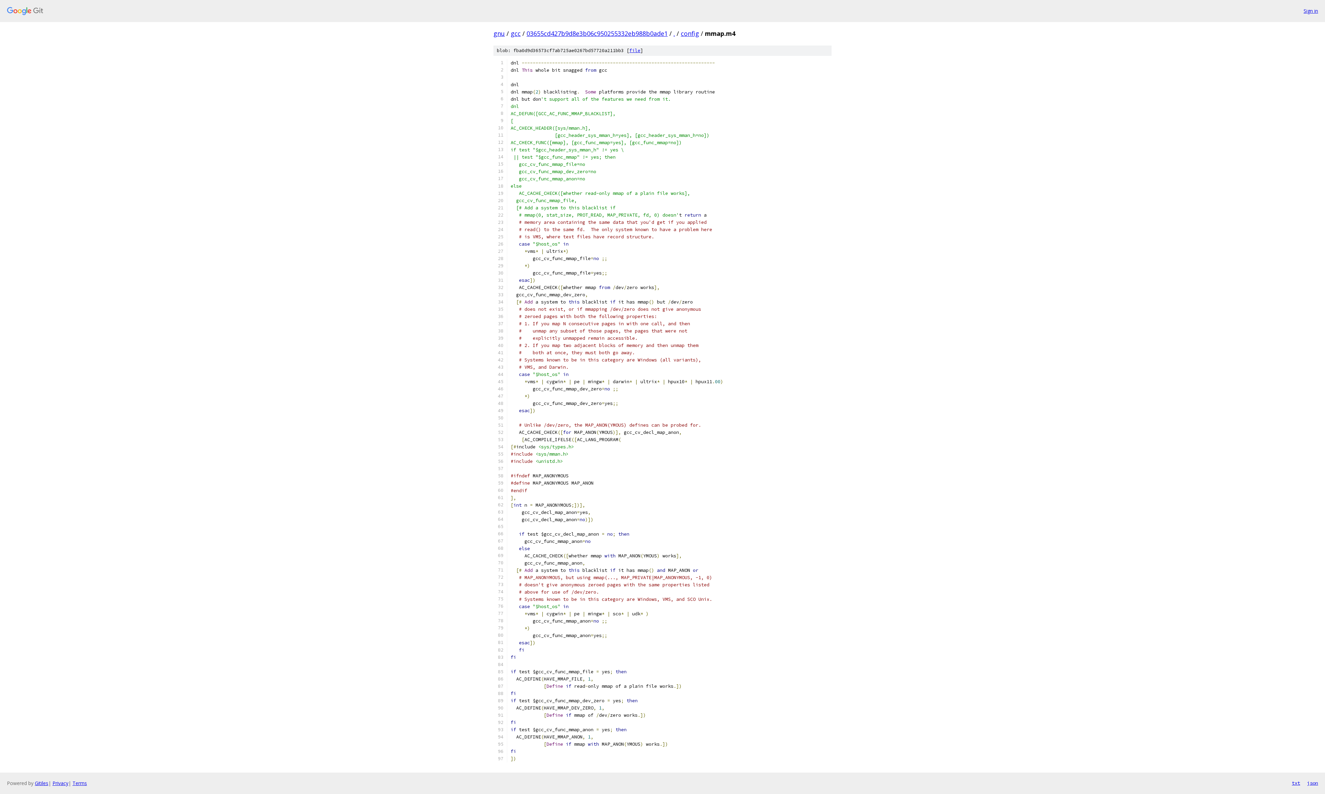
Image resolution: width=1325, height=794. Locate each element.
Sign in (1311, 11)
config (690, 33)
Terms (79, 783)
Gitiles (41, 783)
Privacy (60, 783)
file (634, 50)
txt (1296, 783)
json (1312, 783)
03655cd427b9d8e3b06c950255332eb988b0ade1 (597, 33)
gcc (516, 33)
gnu (499, 33)
